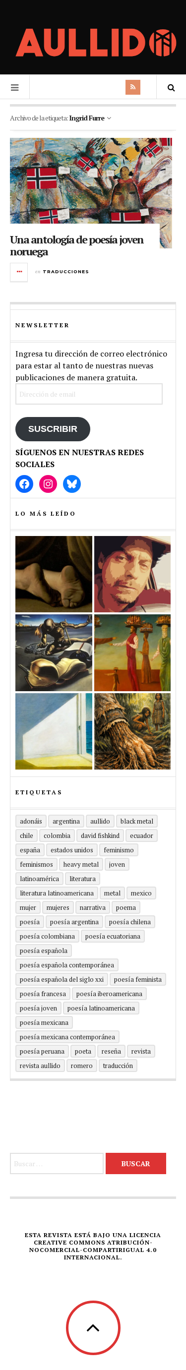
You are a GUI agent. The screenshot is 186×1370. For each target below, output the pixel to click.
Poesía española (43, 950)
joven (117, 864)
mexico (141, 893)
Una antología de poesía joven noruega (76, 245)
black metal (137, 821)
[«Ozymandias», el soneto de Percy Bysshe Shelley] (53, 574)
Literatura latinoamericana (57, 893)
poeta (83, 1051)
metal (112, 893)
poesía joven (38, 1008)
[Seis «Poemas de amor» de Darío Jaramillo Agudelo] (53, 652)
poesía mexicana (44, 1022)
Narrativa (93, 907)
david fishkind (100, 835)
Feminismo (119, 849)
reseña (111, 1051)
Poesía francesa (43, 993)
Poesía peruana (42, 1051)
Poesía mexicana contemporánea (67, 1036)
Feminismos (36, 864)
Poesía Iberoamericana (109, 993)
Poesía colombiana (47, 936)
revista (141, 1051)
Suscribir (52, 429)
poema (126, 907)
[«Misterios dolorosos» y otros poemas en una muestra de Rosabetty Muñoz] (53, 731)
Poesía (30, 921)
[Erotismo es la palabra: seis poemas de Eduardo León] (132, 574)
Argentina (66, 821)
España (30, 849)
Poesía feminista (138, 979)
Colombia (57, 835)
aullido (100, 821)
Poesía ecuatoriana (112, 936)
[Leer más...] (19, 272)
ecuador (141, 835)
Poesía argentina (74, 921)
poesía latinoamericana (101, 1008)
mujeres (58, 907)
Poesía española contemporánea (67, 964)
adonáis (31, 821)
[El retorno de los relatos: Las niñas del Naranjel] (132, 731)
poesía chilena (130, 921)
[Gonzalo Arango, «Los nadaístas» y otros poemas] (132, 652)
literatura (82, 878)
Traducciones (66, 271)
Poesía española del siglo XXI (62, 979)
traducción (118, 1065)
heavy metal (81, 864)
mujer (28, 907)
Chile (26, 835)
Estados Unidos (72, 849)
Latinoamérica (39, 878)
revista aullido (40, 1065)
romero (82, 1065)
